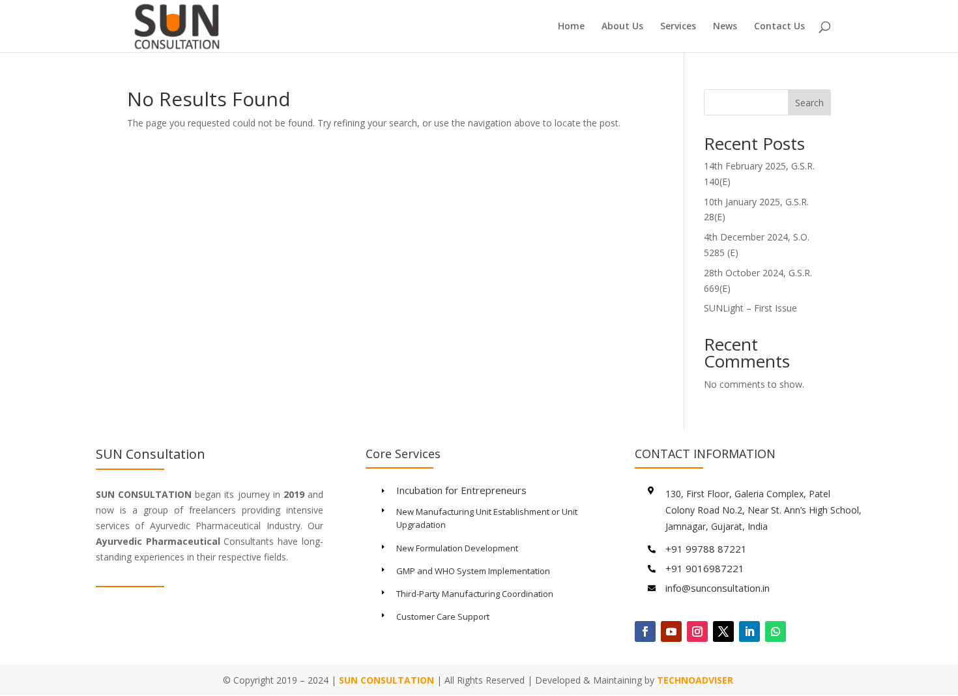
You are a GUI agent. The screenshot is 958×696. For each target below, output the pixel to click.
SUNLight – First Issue (750, 308)
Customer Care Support (442, 616)
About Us (622, 27)
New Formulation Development (457, 548)
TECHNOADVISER (696, 680)
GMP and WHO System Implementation (473, 571)
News (725, 27)
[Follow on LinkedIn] (749, 631)
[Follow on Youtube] (671, 631)
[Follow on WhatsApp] (775, 631)
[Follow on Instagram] (697, 631)
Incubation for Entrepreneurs (461, 490)
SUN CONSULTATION (386, 680)
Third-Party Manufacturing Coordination (474, 594)
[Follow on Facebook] (645, 631)
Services (678, 27)
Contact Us (779, 27)
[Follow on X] (723, 631)
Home (571, 27)
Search (809, 102)
